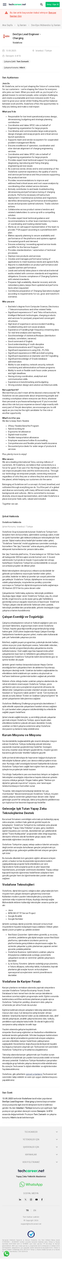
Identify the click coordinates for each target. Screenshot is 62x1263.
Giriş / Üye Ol (53, 4)
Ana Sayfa (7, 25)
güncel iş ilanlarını (34, 1074)
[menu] (4, 4)
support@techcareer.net (31, 1224)
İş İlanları (22, 25)
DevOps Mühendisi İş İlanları (45, 25)
